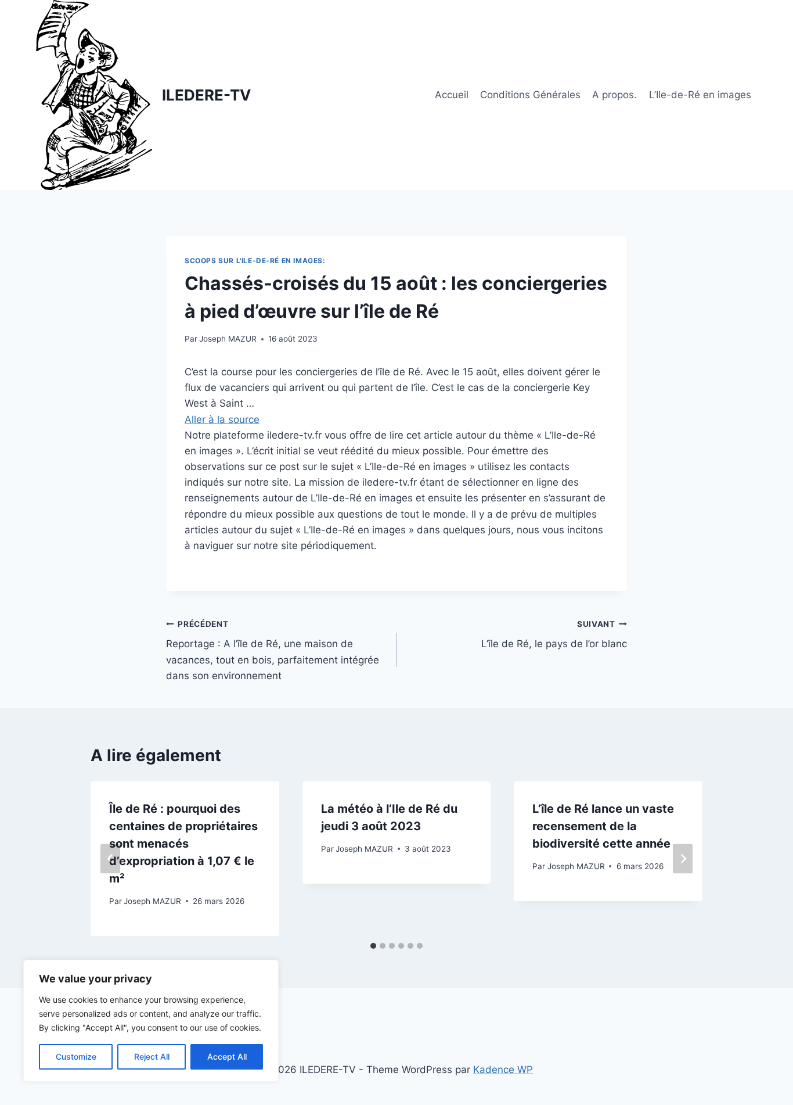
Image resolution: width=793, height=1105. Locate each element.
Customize (76, 1056)
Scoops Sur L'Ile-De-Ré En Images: (255, 260)
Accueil (451, 95)
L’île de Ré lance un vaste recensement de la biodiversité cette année (603, 826)
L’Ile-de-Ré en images (700, 95)
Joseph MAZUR (228, 338)
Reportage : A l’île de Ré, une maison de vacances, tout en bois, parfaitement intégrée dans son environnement (272, 650)
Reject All (152, 1056)
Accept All (227, 1056)
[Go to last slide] (110, 859)
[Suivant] (683, 859)
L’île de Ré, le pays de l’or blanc (554, 634)
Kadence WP (503, 1069)
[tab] (373, 946)
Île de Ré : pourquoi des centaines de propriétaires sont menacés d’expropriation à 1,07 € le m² (183, 843)
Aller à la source (222, 419)
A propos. (614, 95)
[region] (151, 1021)
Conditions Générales (530, 95)
